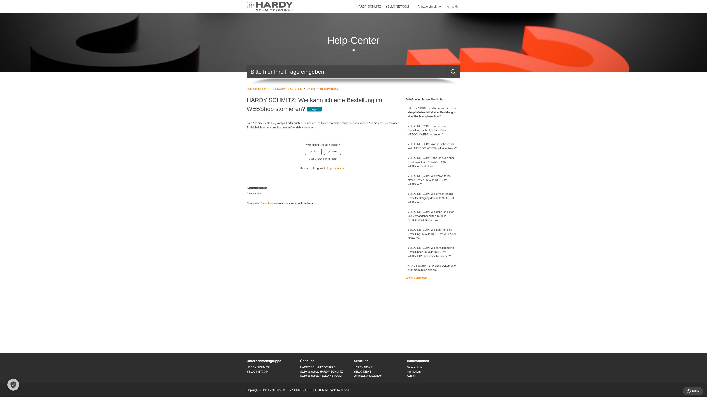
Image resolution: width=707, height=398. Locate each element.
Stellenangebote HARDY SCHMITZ (321, 371)
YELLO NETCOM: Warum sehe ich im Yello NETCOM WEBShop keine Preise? (432, 146)
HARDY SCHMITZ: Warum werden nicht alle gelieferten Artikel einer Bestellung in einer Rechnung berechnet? (432, 112)
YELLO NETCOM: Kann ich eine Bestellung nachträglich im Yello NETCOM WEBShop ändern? (427, 130)
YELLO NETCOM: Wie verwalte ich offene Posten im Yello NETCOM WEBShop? (429, 180)
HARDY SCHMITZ (368, 6)
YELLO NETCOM (397, 6)
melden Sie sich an (262, 203)
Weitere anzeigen (416, 277)
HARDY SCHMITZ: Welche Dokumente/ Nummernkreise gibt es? (432, 267)
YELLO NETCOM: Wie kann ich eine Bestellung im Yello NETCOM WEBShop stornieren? (432, 234)
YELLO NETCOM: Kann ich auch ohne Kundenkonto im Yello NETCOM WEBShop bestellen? (431, 162)
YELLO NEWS (362, 371)
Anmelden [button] (453, 6)
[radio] (313, 152)
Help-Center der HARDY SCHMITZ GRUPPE (274, 88)
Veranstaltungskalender (368, 375)
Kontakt (411, 375)
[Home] (270, 6)
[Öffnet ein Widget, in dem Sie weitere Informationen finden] (693, 391)
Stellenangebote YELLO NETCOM (321, 375)
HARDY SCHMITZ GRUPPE (317, 367)
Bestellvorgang (329, 88)
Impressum (414, 371)
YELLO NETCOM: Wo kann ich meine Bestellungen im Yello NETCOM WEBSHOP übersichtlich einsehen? (431, 252)
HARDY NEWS (363, 367)
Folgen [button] (314, 109)
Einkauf (311, 88)
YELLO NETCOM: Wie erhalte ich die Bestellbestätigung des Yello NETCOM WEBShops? (431, 198)
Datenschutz (414, 367)
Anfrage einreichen (430, 6)
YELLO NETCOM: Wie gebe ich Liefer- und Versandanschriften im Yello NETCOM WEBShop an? (431, 216)
